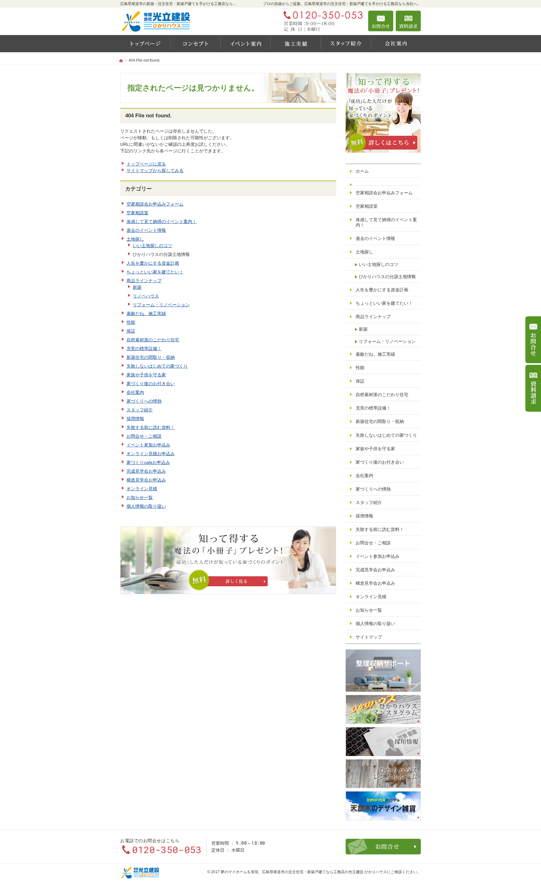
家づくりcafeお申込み (148, 462)
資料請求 (408, 21)
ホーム (362, 171)
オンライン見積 (141, 488)
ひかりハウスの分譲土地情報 (387, 276)
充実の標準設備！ (144, 348)
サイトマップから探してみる (154, 170)
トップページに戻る (146, 163)
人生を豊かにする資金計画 (152, 263)
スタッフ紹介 (139, 409)
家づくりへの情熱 (144, 401)
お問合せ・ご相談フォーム (383, 846)
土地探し (135, 239)
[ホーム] (145, 43)
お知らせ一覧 (139, 497)
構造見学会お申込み (146, 479)
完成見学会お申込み (146, 471)
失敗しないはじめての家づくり (157, 366)
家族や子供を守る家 (146, 374)
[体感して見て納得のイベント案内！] (245, 43)
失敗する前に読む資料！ (150, 427)
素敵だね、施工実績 (146, 313)
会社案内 (135, 392)
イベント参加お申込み (148, 444)
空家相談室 (137, 212)
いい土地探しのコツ (152, 245)
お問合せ (380, 21)
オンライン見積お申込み (150, 453)
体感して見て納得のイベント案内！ (161, 221)
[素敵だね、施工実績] (295, 43)
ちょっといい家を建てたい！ (154, 271)
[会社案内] (396, 43)
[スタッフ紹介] (346, 43)
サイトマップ (369, 636)
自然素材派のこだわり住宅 (152, 339)
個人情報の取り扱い (146, 506)
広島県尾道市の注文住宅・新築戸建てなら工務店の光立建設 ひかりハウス (324, 872)
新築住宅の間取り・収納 (150, 357)
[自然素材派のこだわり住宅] (195, 43)
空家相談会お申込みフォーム (154, 203)
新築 (137, 287)
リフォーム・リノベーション (161, 304)
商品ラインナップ (144, 280)
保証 (130, 331)
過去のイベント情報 (146, 230)
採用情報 (135, 418)
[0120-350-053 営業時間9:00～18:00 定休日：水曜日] (322, 21)
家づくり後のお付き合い (150, 383)
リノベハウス (146, 295)
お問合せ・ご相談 (144, 436)
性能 (130, 322)
